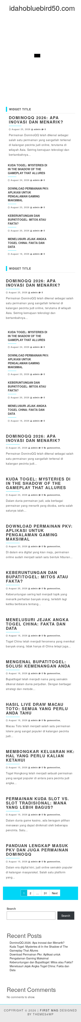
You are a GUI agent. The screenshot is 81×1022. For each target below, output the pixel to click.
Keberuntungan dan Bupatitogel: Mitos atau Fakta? (27, 219)
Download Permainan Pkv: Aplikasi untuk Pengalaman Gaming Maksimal (28, 194)
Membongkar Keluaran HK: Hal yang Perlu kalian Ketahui (40, 756)
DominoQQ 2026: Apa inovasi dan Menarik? (36, 120)
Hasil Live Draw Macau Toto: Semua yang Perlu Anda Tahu (37, 708)
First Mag (49, 1010)
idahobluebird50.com (42, 8)
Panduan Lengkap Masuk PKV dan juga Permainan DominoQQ (37, 850)
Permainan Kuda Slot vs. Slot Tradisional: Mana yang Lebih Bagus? (37, 803)
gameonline (53, 447)
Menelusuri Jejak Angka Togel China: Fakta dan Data (27, 243)
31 (45, 893)
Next (55, 893)
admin (37, 129)
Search (11, 908)
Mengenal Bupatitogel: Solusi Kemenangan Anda (38, 664)
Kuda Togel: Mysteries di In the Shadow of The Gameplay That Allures (27, 169)
